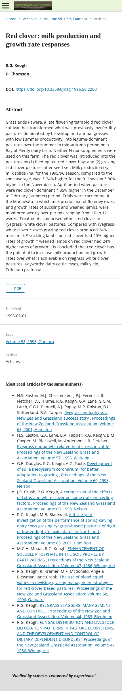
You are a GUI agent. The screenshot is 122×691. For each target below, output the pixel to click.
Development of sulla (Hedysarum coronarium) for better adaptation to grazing (64, 469)
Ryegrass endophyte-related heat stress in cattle (63, 446)
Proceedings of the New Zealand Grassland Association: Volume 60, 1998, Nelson (63, 480)
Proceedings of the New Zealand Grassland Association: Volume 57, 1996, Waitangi (58, 454)
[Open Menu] (5, 5)
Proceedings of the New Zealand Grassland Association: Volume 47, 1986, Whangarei (66, 562)
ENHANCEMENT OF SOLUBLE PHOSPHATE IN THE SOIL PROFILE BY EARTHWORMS (60, 554)
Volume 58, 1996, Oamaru (65, 18)
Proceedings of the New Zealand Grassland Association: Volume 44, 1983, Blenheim (64, 613)
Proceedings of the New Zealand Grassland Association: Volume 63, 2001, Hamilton (66, 423)
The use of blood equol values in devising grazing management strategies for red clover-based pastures (65, 582)
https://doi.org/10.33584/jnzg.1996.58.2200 (56, 89)
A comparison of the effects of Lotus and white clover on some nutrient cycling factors (65, 497)
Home (11, 18)
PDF (17, 288)
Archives (30, 18)
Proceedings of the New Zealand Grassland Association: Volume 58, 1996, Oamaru (64, 594)
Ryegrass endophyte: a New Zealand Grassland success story (62, 415)
